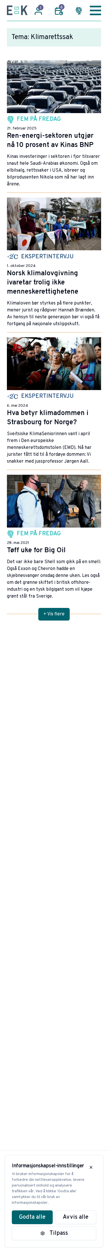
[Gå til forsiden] (17, 10)
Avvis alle (75, 1217)
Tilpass (59, 1233)
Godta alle (32, 1217)
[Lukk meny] (95, 10)
